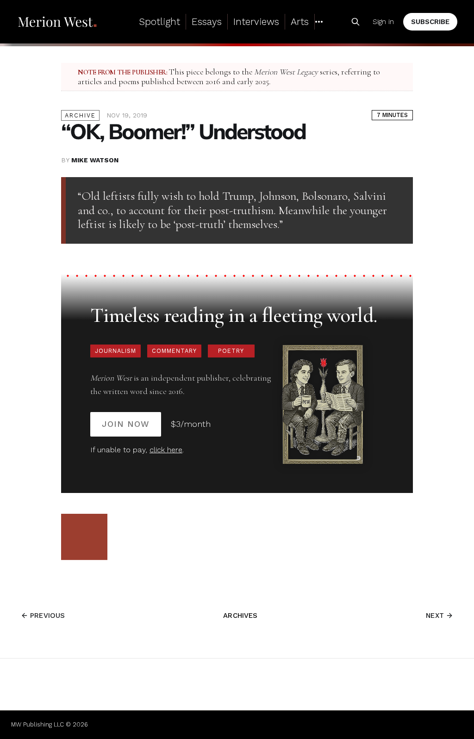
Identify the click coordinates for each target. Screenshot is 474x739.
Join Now (126, 424)
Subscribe (430, 22)
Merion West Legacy (286, 72)
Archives (240, 615)
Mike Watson (94, 160)
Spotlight (159, 21)
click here (166, 449)
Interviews (256, 21)
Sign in (383, 22)
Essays (207, 21)
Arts (300, 21)
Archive (80, 115)
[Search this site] (355, 22)
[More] (319, 22)
